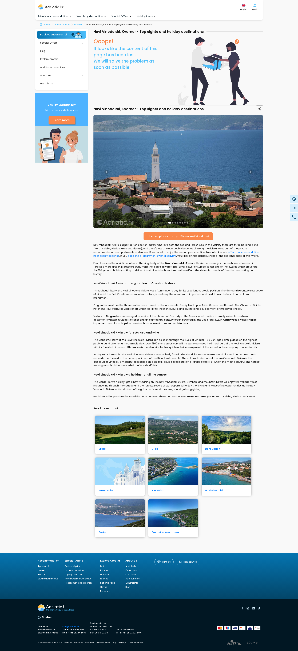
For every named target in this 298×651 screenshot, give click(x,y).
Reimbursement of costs (78, 578)
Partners (166, 561)
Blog (42, 51)
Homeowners (190, 561)
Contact (47, 617)
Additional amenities (52, 67)
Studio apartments (48, 578)
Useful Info (46, 83)
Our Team (130, 574)
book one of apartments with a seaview (152, 256)
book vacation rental (53, 34)
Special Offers (48, 42)
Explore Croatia (49, 59)
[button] (169, 223)
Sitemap (122, 642)
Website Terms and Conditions (79, 642)
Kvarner (104, 570)
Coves (103, 587)
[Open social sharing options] (259, 108)
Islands (104, 578)
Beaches (105, 591)
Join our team (132, 578)
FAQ (114, 642)
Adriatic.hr (130, 566)
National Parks (107, 582)
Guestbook (131, 570)
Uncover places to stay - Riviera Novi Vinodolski (178, 236)
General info (131, 582)
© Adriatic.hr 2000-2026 (50, 642)
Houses (42, 570)
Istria (102, 566)
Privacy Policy (103, 642)
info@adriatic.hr (71, 626)
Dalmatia (105, 574)
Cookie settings (135, 642)
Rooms (41, 574)
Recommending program (79, 582)
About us (45, 75)
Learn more (62, 120)
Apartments (44, 566)
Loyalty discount (73, 574)
